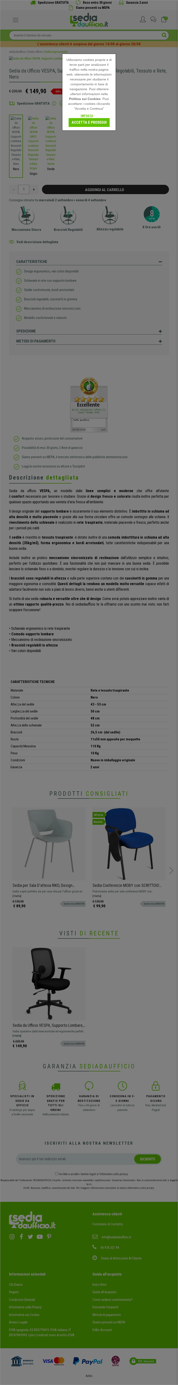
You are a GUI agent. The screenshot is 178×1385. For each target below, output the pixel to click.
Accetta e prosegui (89, 122)
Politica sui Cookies (85, 99)
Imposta (87, 115)
